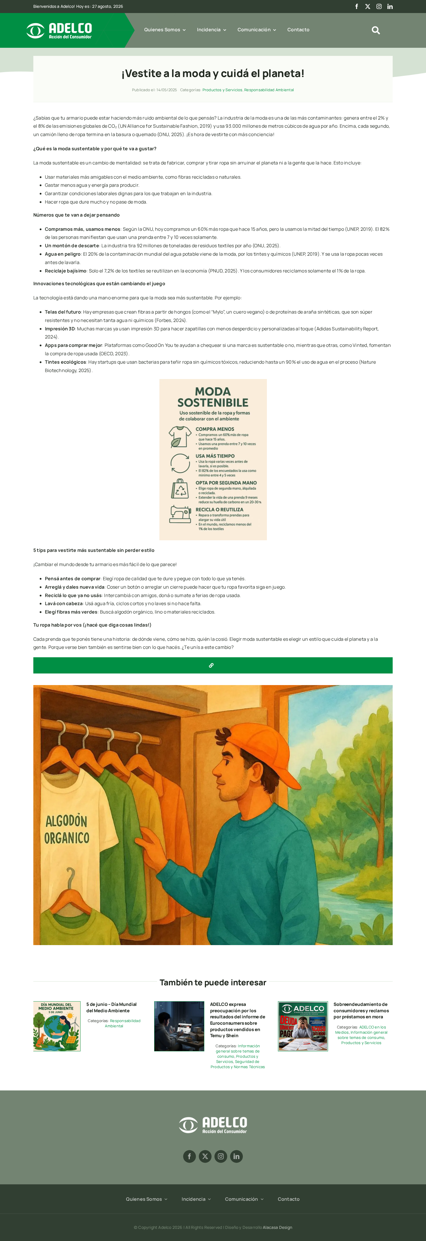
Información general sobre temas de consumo (238, 1051)
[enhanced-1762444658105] (179, 1004)
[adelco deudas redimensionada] (303, 1004)
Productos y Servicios (223, 89)
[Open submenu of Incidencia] (208, 1199)
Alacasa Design (277, 1227)
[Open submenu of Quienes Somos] (164, 1199)
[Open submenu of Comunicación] (260, 1199)
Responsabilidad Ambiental (269, 89)
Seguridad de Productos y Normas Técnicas (238, 1064)
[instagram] (379, 6)
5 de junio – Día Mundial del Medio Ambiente (111, 1007)
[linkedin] (390, 6)
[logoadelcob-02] (213, 1116)
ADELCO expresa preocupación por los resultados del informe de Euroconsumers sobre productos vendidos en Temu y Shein (237, 1020)
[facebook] (356, 6)
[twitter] (367, 6)
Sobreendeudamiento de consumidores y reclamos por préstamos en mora (361, 1010)
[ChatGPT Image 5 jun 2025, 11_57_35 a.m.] (55, 1004)
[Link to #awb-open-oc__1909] (376, 30)
